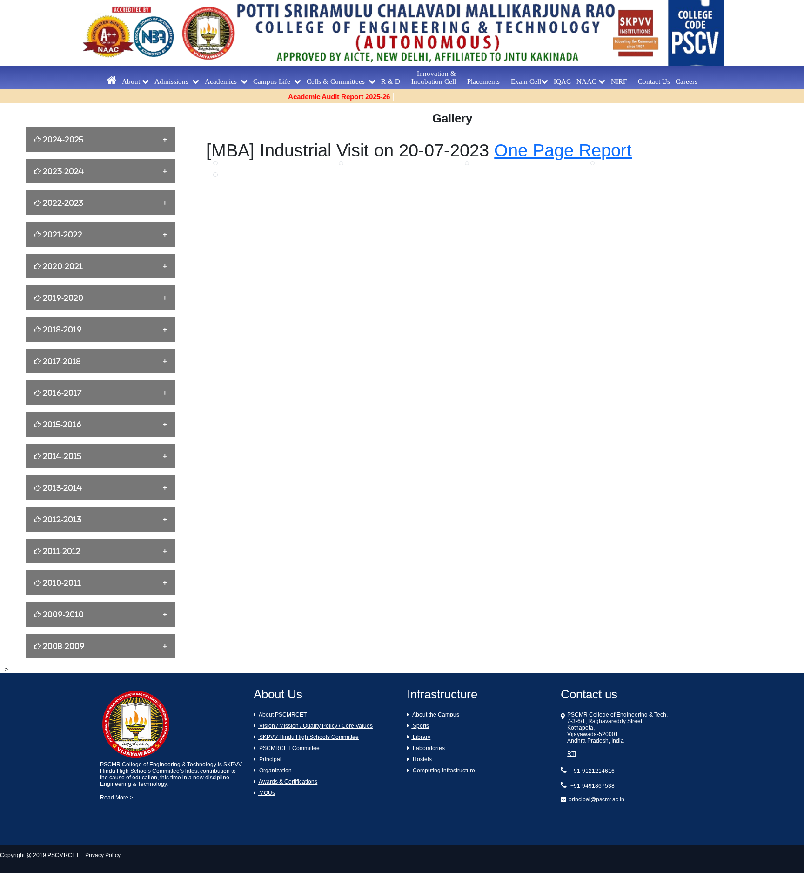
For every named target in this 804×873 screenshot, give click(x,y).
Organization (275, 770)
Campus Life (273, 81)
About (132, 81)
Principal (269, 759)
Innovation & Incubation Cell (436, 77)
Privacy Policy (103, 855)
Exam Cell (526, 81)
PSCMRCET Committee (289, 748)
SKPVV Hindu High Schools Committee (308, 737)
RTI (571, 754)
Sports (420, 726)
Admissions (173, 81)
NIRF (621, 81)
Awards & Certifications (287, 781)
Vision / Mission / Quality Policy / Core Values (315, 726)
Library (420, 737)
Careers (686, 81)
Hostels (421, 759)
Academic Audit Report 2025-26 (325, 97)
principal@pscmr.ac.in (596, 799)
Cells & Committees (337, 81)
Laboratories (428, 748)
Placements (486, 81)
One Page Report (563, 150)
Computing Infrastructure (443, 770)
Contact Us (654, 81)
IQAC (562, 81)
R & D (393, 81)
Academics (223, 81)
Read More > (116, 797)
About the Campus (435, 714)
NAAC (587, 81)
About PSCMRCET (282, 714)
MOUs (266, 793)
